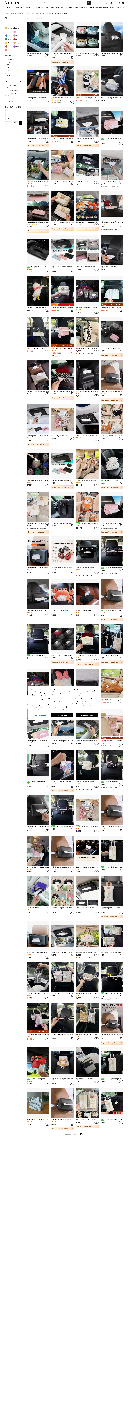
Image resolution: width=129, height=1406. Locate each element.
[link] (111, 3)
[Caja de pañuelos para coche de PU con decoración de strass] (87, 419)
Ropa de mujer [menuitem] (38, 7)
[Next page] (84, 1134)
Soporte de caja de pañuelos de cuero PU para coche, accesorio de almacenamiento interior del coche (38, 391)
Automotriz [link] (21, 13)
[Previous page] (79, 1134)
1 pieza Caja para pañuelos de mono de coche (63, 98)
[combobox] (37, 18)
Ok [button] (20, 123)
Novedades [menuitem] (19, 7)
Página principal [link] (10, 13)
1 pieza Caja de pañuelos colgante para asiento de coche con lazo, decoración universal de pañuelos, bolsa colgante (62, 523)
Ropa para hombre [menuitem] (81, 7)
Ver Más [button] (10, 75)
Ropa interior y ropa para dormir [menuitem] (98, 7)
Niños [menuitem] (112, 7)
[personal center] (107, 3)
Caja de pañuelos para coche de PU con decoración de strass (87, 436)
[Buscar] (89, 3)
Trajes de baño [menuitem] (49, 7)
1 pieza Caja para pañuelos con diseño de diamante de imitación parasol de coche (112, 181)
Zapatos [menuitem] (118, 7)
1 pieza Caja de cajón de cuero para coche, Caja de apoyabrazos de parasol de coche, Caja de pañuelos (38, 348)
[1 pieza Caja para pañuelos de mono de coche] (62, 81)
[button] (119, 3)
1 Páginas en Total (70, 1134)
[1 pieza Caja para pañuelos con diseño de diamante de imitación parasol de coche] (112, 165)
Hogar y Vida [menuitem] (60, 7)
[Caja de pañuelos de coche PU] (87, 683)
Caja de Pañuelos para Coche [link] (58, 13)
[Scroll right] (123, 8)
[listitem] (38, 42)
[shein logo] (12, 3)
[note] (87, 95)
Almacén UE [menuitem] (28, 7)
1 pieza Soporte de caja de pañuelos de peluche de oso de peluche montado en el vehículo (112, 700)
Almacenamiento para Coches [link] (36, 13)
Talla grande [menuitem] (69, 7)
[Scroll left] (120, 8)
